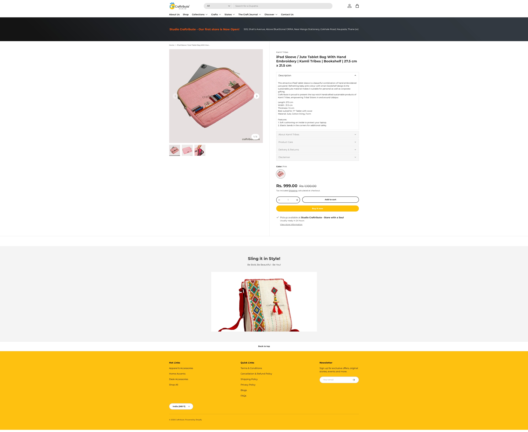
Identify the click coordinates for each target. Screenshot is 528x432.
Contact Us (287, 14)
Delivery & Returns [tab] (288, 149)
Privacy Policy (248, 384)
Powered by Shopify (193, 420)
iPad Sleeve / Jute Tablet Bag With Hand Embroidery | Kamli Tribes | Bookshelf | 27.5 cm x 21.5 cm (193, 45)
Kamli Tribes (282, 52)
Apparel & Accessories (181, 368)
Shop (186, 14)
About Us (174, 14)
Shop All (173, 384)
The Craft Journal (248, 14)
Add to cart (330, 199)
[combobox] (268, 6)
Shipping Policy (249, 379)
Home (171, 45)
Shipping (293, 190)
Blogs (244, 390)
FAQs (243, 395)
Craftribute (179, 420)
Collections (198, 14)
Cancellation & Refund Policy (256, 373)
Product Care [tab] (285, 142)
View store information (291, 224)
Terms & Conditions (251, 368)
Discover (269, 14)
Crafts (214, 14)
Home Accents (177, 373)
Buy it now (317, 208)
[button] (357, 6)
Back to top (264, 346)
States (228, 14)
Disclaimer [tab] (284, 157)
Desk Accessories (178, 379)
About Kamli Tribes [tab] (288, 134)
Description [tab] (284, 75)
